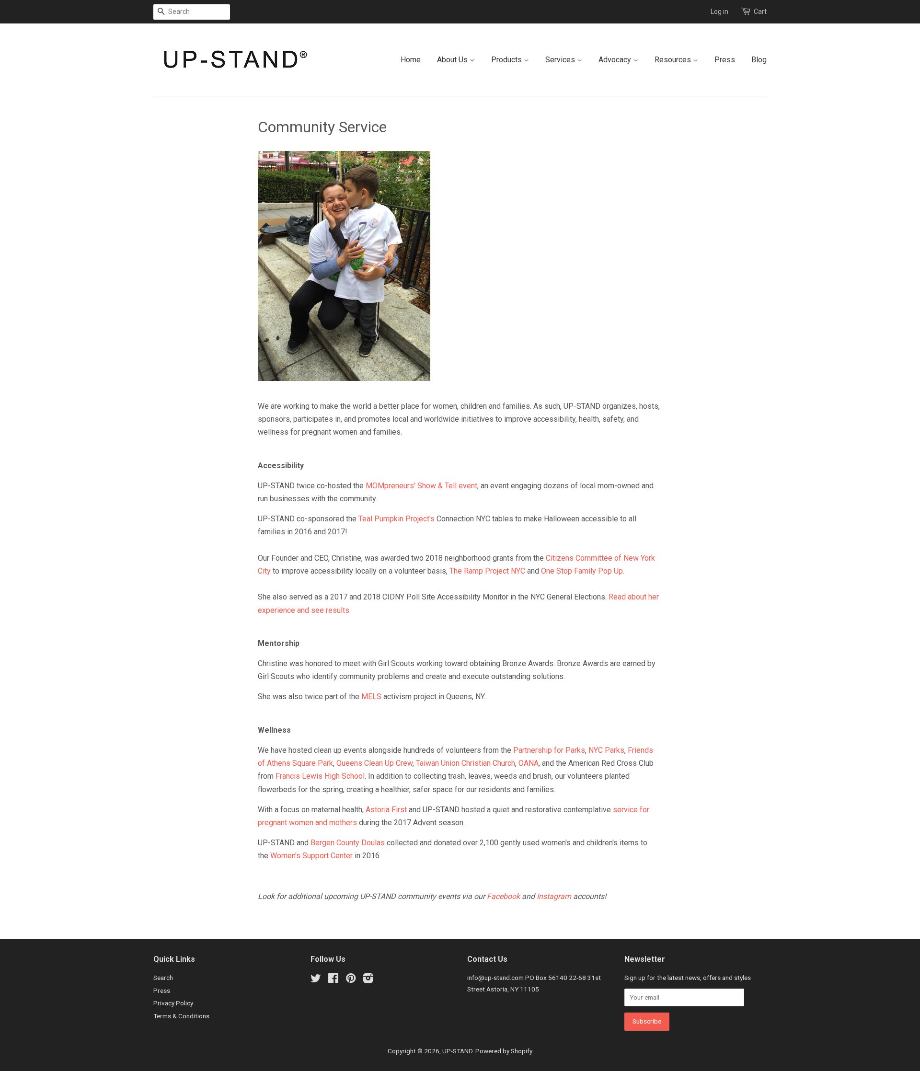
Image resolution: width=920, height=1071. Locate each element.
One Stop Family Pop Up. (582, 571)
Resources (674, 59)
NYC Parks (606, 750)
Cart (760, 11)
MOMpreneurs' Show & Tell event (421, 485)
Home (411, 59)
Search (163, 977)
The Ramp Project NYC (487, 571)
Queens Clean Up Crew (374, 763)
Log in (719, 11)
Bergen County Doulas (347, 842)
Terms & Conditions (181, 1016)
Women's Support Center (311, 855)
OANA (528, 763)
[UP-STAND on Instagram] (368, 980)
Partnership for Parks (549, 750)
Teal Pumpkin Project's (396, 518)
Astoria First (386, 809)
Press (724, 59)
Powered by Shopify (503, 1051)
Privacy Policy (173, 1003)
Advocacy (615, 59)
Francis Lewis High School (320, 776)
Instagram (554, 896)
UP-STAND (457, 1051)
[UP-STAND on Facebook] (333, 980)
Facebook (503, 896)
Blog (759, 59)
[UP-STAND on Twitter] (315, 980)
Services (561, 59)
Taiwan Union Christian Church (465, 763)
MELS (371, 696)
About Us (453, 59)
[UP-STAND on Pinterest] (350, 980)
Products (507, 59)
